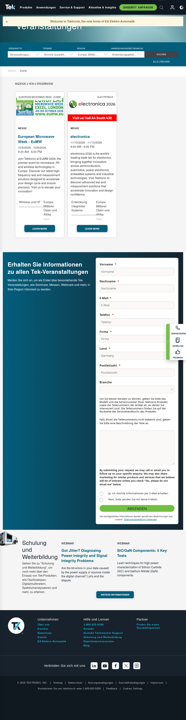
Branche (106, 382)
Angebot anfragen (138, 7)
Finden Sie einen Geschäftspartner (148, 626)
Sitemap (58, 682)
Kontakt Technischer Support (103, 632)
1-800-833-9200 (94, 624)
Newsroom (45, 632)
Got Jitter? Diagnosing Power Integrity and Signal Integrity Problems (84, 555)
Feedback (112, 688)
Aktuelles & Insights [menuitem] (102, 7)
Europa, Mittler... (87, 54)
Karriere (43, 628)
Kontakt (89, 628)
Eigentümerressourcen (99, 641)
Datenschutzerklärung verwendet (140, 519)
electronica (80, 136)
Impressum (157, 682)
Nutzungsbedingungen (100, 682)
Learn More (39, 228)
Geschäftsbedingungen (132, 682)
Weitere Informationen (115, 594)
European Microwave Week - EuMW (36, 139)
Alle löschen (161, 61)
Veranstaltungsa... (20, 54)
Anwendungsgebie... (124, 54)
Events (42, 637)
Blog (87, 645)
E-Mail (104, 298)
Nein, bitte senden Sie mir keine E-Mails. (133, 499)
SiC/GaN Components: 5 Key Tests (142, 553)
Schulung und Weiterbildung (103, 637)
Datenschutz (75, 682)
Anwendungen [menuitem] (46, 7)
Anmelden (170, 7)
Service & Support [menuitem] (72, 7)
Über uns (44, 624)
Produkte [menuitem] (26, 7)
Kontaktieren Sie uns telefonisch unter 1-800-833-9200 (69, 688)
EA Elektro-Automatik (52, 641)
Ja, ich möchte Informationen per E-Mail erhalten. (138, 493)
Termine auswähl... (55, 54)
